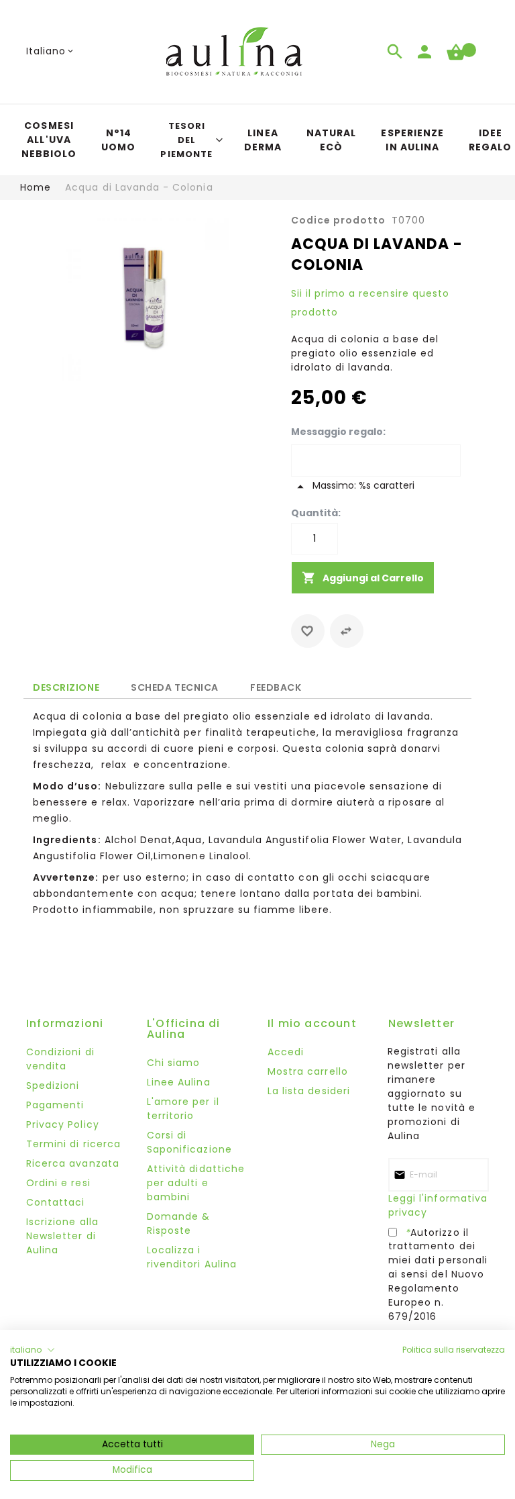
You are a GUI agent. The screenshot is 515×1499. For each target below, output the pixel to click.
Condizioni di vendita (60, 1059)
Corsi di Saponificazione (189, 1142)
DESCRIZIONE (66, 687)
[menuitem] (49, 140)
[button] (51, 51)
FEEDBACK (275, 685)
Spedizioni (53, 1085)
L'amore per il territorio (183, 1108)
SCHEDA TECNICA (175, 685)
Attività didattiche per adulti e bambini (196, 1183)
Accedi (286, 1052)
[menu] (257, 140)
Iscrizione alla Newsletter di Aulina (62, 1236)
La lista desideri (309, 1091)
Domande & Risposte (178, 1223)
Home (35, 187)
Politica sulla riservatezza (453, 1349)
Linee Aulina (179, 1082)
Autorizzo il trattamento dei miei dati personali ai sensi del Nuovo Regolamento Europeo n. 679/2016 (438, 1274)
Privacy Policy (62, 1124)
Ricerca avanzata (72, 1163)
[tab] (66, 687)
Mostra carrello (308, 1071)
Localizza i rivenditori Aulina (192, 1257)
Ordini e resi (58, 1183)
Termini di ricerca (73, 1144)
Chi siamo (173, 1062)
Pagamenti (55, 1105)
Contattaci (55, 1202)
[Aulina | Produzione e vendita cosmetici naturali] (234, 51)
